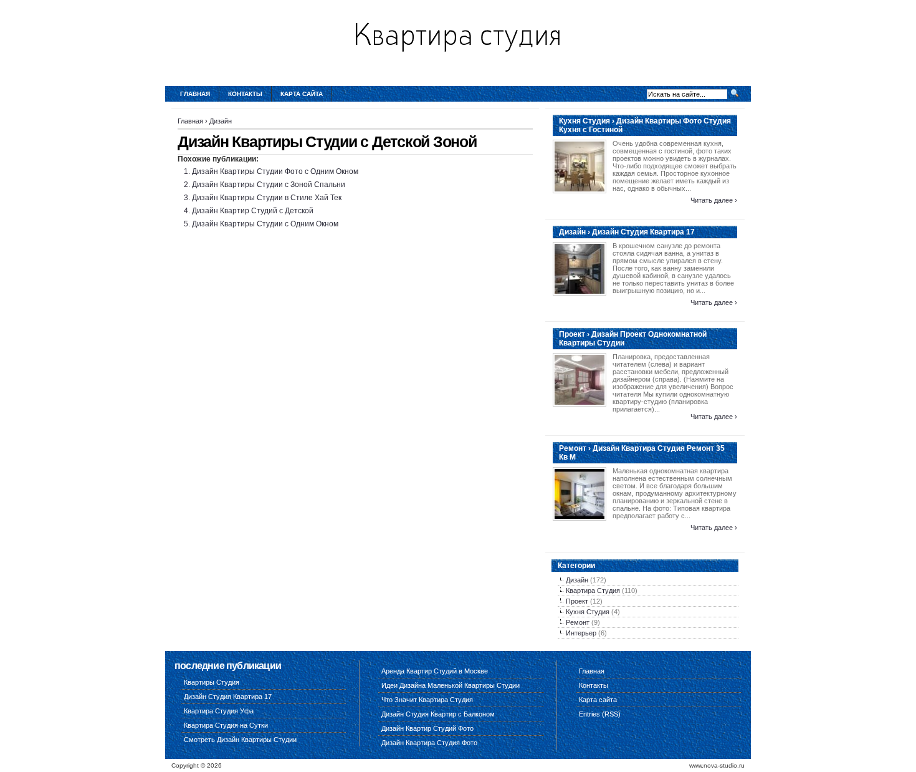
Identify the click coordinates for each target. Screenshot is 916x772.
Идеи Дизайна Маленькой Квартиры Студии (450, 685)
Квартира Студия (593, 590)
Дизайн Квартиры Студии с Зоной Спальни (268, 184)
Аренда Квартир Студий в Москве (434, 671)
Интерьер (581, 633)
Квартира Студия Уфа (219, 711)
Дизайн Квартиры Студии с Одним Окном (265, 224)
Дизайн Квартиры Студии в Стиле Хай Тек (266, 197)
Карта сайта (301, 93)
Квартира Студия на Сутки (226, 725)
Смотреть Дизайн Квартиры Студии (240, 739)
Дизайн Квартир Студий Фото (427, 728)
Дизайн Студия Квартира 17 (228, 696)
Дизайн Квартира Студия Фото (429, 742)
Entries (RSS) (600, 714)
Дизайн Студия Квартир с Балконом (438, 714)
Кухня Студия (587, 611)
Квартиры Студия (211, 682)
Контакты (245, 93)
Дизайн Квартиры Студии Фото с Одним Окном (275, 171)
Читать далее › (713, 200)
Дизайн (220, 121)
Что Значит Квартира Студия (427, 699)
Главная (195, 93)
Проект (577, 601)
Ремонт (577, 622)
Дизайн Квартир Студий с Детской (252, 210)
